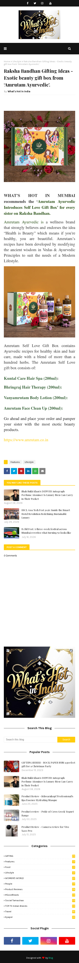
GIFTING (40, 856)
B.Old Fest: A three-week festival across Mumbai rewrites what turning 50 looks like (46, 530)
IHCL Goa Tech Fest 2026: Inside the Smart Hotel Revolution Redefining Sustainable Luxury (45, 513)
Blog (51, 957)
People (40, 883)
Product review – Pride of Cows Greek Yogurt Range (47, 813)
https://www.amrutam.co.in (26, 439)
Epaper (40, 917)
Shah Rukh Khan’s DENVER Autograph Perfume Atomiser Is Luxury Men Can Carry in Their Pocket (47, 495)
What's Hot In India (19, 91)
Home (7, 61)
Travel (40, 911)
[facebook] (27, 3)
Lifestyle (16, 61)
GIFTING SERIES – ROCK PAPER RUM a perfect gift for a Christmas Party (48, 764)
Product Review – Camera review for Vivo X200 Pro (45, 828)
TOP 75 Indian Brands (40, 906)
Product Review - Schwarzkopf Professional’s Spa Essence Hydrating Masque (47, 798)
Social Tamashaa (40, 900)
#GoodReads (40, 895)
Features (15, 462)
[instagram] (42, 3)
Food (40, 867)
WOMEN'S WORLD (40, 878)
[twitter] (35, 3)
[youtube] (50, 3)
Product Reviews (40, 889)
